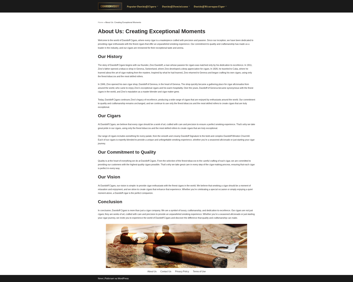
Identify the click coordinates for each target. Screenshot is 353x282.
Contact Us (165, 271)
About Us (152, 271)
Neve (100, 278)
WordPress (123, 278)
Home (100, 22)
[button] (157, 6)
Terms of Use (199, 271)
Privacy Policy (182, 271)
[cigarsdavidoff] (110, 6)
